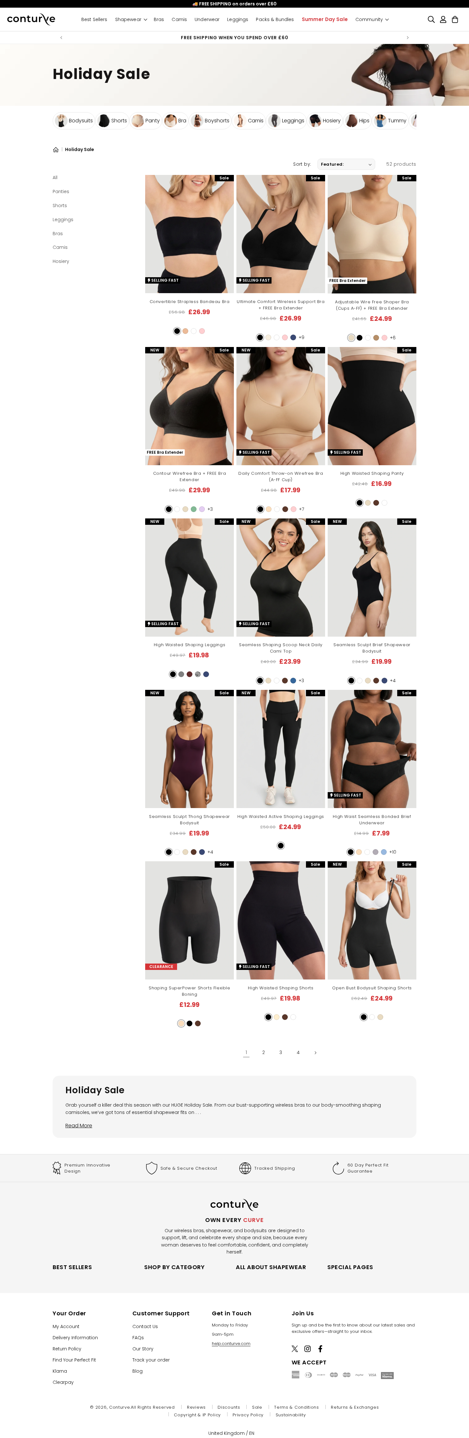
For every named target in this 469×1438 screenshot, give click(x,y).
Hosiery (61, 261)
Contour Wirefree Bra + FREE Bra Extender (189, 477)
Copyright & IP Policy (197, 1415)
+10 (392, 852)
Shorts (60, 205)
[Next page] (315, 1053)
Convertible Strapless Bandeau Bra (190, 302)
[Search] (431, 19)
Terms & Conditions (296, 1407)
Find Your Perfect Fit (74, 1359)
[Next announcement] (408, 38)
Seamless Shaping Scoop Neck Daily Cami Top (281, 648)
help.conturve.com (231, 1343)
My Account (66, 1326)
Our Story (142, 1348)
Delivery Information (75, 1337)
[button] (177, 331)
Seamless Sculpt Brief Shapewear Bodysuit (372, 648)
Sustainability (291, 1415)
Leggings (63, 219)
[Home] (56, 150)
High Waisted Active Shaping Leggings (280, 816)
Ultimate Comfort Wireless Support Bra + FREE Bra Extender (280, 305)
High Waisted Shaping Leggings (189, 645)
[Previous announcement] (61, 38)
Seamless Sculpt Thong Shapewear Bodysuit (189, 819)
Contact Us (145, 1326)
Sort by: (302, 164)
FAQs (138, 1337)
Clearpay (63, 1382)
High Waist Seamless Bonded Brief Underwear (372, 819)
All (55, 177)
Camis (60, 247)
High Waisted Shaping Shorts (280, 988)
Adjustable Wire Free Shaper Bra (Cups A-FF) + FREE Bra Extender (372, 305)
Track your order (151, 1359)
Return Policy (67, 1348)
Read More (78, 1125)
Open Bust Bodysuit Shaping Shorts (372, 988)
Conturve (119, 1407)
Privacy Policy (248, 1415)
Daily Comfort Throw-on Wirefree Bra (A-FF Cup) (280, 477)
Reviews (196, 1407)
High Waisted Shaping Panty (372, 474)
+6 (393, 338)
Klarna (60, 1371)
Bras (58, 233)
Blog (137, 1371)
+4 (393, 681)
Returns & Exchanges (355, 1407)
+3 (210, 510)
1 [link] (246, 1052)
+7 (301, 510)
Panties (61, 191)
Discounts (229, 1407)
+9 (301, 338)
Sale (257, 1407)
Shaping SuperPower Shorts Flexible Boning (189, 991)
